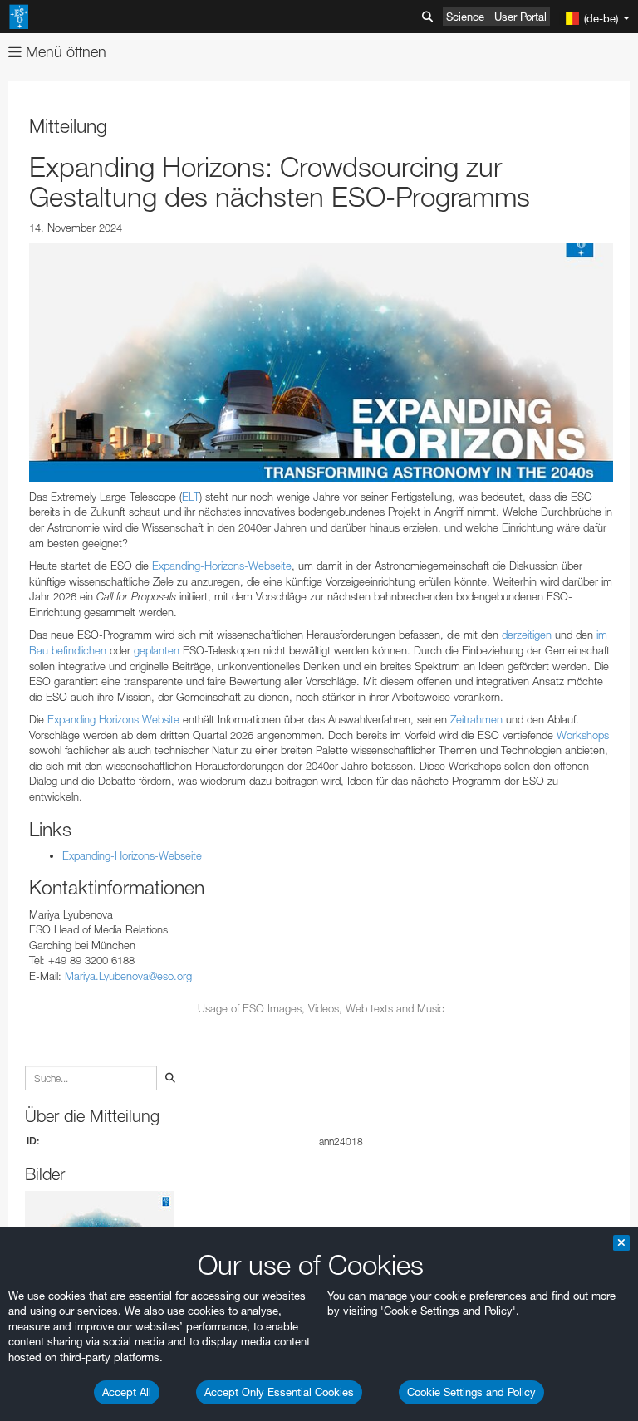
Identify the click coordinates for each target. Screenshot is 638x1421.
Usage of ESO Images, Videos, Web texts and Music (321, 1008)
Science (465, 16)
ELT (190, 496)
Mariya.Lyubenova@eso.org (128, 975)
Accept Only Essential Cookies (279, 1392)
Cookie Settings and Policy (471, 1392)
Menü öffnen (64, 52)
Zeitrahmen (476, 719)
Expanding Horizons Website (113, 719)
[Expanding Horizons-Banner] (321, 362)
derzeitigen (527, 634)
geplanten (156, 650)
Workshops (583, 735)
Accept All (126, 1392)
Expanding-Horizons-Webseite (222, 565)
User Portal (520, 16)
